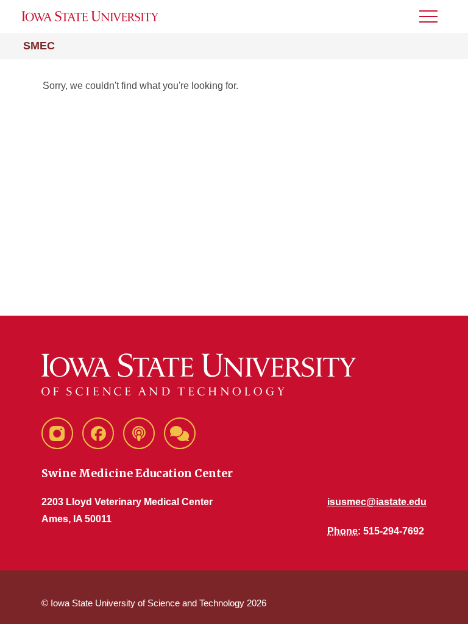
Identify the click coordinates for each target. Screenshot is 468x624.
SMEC (39, 46)
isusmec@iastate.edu (377, 502)
